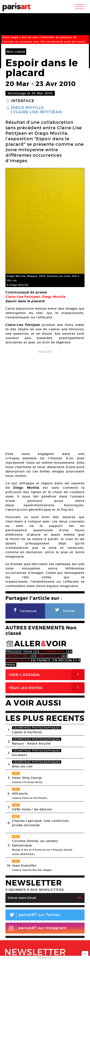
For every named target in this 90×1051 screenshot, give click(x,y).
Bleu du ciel (22, 766)
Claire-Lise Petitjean (37, 112)
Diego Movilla (27, 108)
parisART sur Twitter (34, 915)
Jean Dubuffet (24, 866)
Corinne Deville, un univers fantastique (35, 843)
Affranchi (20, 794)
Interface (22, 101)
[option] (45, 227)
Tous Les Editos (45, 687)
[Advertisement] (45, 399)
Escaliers (19, 755)
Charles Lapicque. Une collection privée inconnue (40, 823)
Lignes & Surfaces (27, 732)
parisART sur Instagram (42, 928)
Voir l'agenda (45, 674)
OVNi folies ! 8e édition (32, 809)
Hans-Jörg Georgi (27, 778)
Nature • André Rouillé (31, 744)
